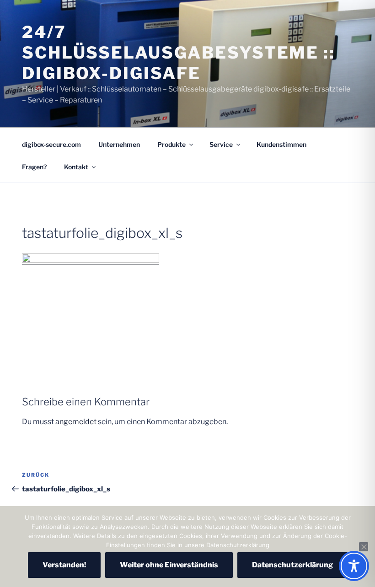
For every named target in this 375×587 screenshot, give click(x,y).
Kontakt (76, 167)
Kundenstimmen (281, 144)
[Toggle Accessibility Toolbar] (354, 566)
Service (221, 144)
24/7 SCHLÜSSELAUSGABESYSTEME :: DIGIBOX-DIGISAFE (178, 52)
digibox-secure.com (51, 144)
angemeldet (75, 421)
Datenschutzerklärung (292, 564)
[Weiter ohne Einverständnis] (363, 546)
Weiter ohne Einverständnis (169, 564)
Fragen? (34, 167)
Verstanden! (64, 564)
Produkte (171, 144)
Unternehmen (119, 144)
